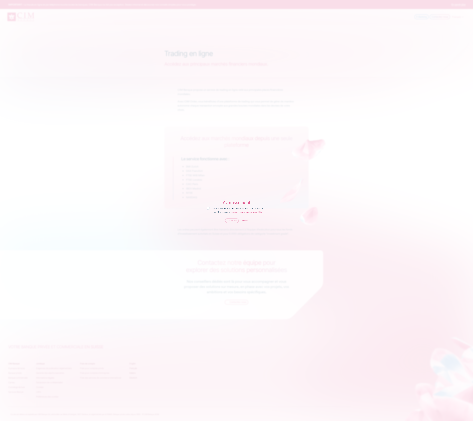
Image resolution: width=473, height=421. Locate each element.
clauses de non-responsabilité (246, 212)
